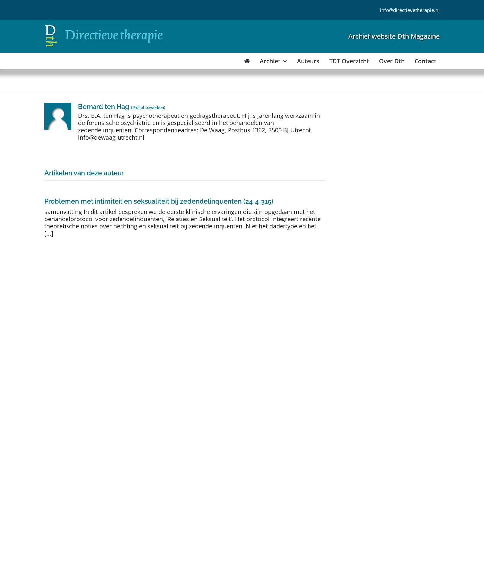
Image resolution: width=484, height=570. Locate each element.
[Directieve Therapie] (103, 26)
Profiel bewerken (148, 107)
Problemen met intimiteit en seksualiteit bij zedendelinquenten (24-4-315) (158, 201)
